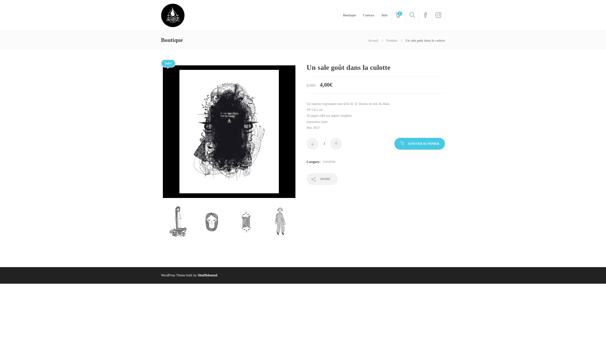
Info (385, 15)
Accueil (373, 40)
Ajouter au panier (423, 143)
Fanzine (329, 162)
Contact (368, 15)
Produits (391, 40)
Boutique (349, 15)
